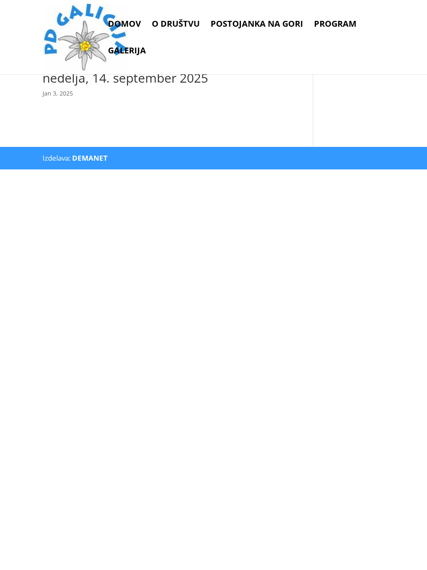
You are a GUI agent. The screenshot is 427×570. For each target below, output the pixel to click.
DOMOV (124, 25)
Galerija (127, 52)
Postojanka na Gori (257, 25)
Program (335, 25)
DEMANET (90, 158)
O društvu (176, 25)
